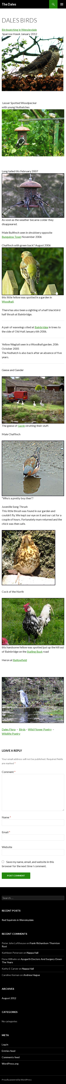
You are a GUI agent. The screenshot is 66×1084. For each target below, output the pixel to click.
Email (6, 832)
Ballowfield (20, 660)
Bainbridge (41, 327)
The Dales (9, 4)
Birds (22, 729)
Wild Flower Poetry (40, 729)
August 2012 (9, 998)
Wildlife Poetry (11, 733)
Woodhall (8, 301)
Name (6, 817)
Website (7, 847)
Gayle (21, 425)
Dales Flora (8, 729)
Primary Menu (62, 4)
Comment (8, 771)
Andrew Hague (31, 974)
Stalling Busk (35, 651)
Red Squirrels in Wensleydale (18, 919)
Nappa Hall (32, 952)
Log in (5, 1044)
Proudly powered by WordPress (17, 1079)
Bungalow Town (11, 236)
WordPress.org (10, 1063)
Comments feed (11, 1057)
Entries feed (8, 1050)
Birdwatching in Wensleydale (19, 29)
